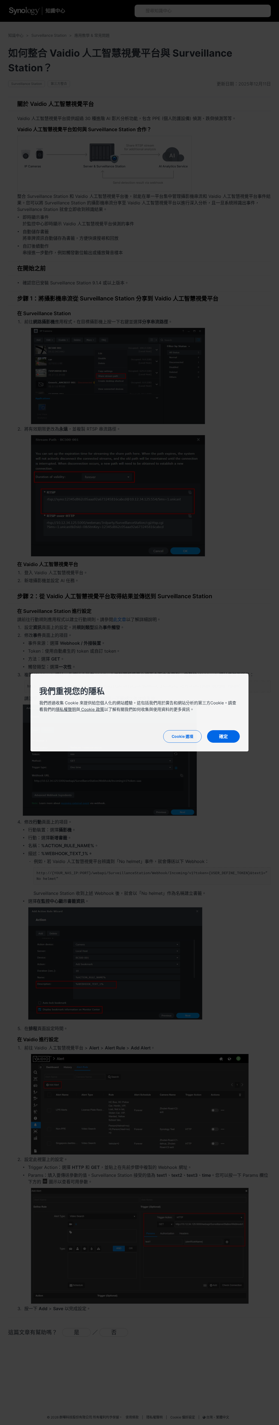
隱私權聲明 (66, 709)
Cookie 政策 (92, 709)
